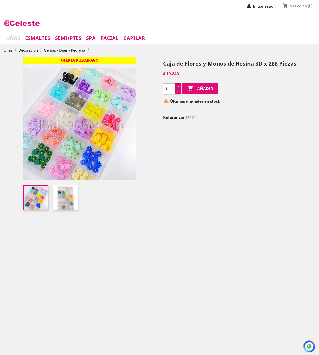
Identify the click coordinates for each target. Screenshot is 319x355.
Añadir (200, 88)
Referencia (173, 117)
